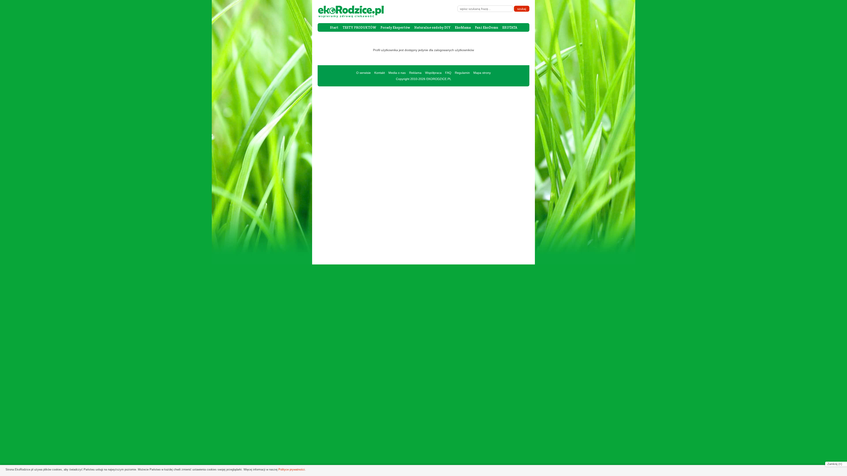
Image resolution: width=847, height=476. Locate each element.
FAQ (448, 72)
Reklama (415, 72)
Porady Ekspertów (395, 27)
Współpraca (433, 72)
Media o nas (397, 72)
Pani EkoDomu (486, 27)
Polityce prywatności (291, 469)
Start (334, 27)
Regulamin (462, 72)
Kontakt (379, 72)
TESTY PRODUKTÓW (359, 27)
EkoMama (463, 27)
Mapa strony (482, 72)
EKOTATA (509, 27)
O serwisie (363, 72)
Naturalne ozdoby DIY (432, 27)
